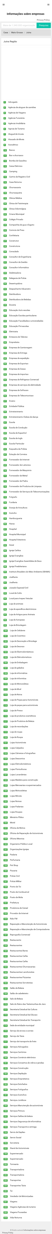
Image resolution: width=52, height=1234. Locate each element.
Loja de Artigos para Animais (22, 614)
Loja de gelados (17, 668)
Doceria (12, 305)
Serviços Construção (19, 1068)
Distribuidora (15, 294)
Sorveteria (14, 1143)
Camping (13, 171)
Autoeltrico (13, 145)
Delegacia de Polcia (17, 278)
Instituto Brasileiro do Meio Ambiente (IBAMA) (29, 572)
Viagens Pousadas (18, 1212)
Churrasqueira (15, 193)
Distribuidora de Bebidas (20, 299)
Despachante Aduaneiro (20, 289)
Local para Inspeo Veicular (21, 598)
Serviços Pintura (17, 1111)
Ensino (12, 401)
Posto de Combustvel (19, 892)
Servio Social (15, 1137)
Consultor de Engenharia (20, 257)
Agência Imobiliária (16, 123)
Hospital (13, 529)
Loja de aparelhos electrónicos (22, 609)
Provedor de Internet (19, 913)
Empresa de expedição (19, 358)
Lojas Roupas (16, 812)
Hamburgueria (15, 518)
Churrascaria (15, 187)
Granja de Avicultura (18, 507)
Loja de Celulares (17, 630)
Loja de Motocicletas (19, 684)
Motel (12, 822)
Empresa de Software (18, 390)
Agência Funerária (16, 118)
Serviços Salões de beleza (21, 1116)
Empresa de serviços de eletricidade (25, 385)
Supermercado (16, 1153)
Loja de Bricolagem (17, 625)
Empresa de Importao (18, 374)
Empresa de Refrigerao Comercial (24, 379)
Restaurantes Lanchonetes (22, 972)
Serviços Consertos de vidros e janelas (27, 1063)
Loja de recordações (19, 726)
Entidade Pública (16, 406)
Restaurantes (16, 945)
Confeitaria (14, 235)
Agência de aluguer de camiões (22, 107)
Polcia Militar (16, 881)
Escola (12, 422)
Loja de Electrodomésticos (22, 652)
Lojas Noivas (16, 801)
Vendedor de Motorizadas (21, 1196)
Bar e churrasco (16, 155)
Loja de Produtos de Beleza (22, 721)
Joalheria (13, 582)
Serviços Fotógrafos (19, 1089)
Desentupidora (15, 283)
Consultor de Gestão (18, 262)
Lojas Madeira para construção (24, 780)
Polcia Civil (14, 876)
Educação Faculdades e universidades (26, 321)
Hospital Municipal (17, 534)
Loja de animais (16, 604)
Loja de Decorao (17, 646)
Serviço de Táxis (17, 1036)
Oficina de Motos (17, 828)
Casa (5, 32)
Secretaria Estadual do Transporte (25, 1020)
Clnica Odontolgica (17, 209)
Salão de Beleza (17, 988)
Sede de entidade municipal (22, 1025)
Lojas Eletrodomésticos (20, 764)
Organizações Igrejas (19, 849)
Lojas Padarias (16, 806)
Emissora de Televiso (18, 337)
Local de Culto (15, 593)
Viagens (13, 1201)
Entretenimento (16, 411)
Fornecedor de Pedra (18, 481)
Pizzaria (13, 870)
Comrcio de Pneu (16, 230)
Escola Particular (16, 443)
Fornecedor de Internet (19, 459)
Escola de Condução (18, 427)
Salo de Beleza (16, 999)
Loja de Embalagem (19, 662)
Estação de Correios (18, 454)
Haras (12, 524)
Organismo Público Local (21, 844)
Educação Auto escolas (19, 310)
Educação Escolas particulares (23, 315)
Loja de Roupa (16, 737)
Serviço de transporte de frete (23, 1041)
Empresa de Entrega (18, 353)
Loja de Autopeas (17, 620)
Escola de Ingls (15, 438)
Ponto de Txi (15, 886)
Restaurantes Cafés (19, 956)
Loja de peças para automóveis (24, 705)
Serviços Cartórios (18, 1052)
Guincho (13, 513)
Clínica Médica (15, 198)
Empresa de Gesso (17, 369)
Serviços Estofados (18, 1084)
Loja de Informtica (18, 678)
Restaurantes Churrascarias (22, 967)
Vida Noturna (16, 1217)
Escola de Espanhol (17, 433)
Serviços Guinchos (18, 1095)
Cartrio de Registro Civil (19, 177)
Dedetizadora (15, 273)
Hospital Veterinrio (17, 540)
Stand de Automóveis (19, 1148)
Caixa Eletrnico (15, 166)
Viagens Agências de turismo (23, 1207)
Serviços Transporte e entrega (23, 1127)
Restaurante (15, 940)
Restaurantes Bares (19, 951)
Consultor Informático (19, 267)
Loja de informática (18, 673)
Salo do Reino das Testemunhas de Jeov (28, 1004)
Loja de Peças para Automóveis (24, 700)
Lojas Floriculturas (18, 769)
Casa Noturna (15, 182)
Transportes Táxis (18, 1185)
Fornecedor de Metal (18, 475)
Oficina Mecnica (17, 838)
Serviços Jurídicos (18, 1100)
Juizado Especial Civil (18, 588)
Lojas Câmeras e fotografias (22, 753)
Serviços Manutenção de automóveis (26, 1105)
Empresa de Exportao (18, 363)
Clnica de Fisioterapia (18, 203)
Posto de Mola (16, 897)
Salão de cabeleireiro (19, 993)
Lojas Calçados (17, 748)
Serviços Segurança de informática (25, 1121)
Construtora (14, 246)
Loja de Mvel (15, 689)
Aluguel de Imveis (16, 134)
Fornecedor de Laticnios (20, 465)
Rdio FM (13, 918)
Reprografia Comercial (20, 935)
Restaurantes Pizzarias (20, 977)
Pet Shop (14, 865)
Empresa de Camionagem (20, 347)
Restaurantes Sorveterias (21, 983)
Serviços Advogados (19, 1047)
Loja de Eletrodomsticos (20, 657)
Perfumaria (15, 860)
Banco (12, 150)
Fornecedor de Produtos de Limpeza (25, 486)
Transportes (15, 1180)
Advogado (12, 102)
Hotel (11, 545)
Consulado (14, 251)
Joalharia (13, 577)
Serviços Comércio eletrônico (23, 1057)
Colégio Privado (16, 219)
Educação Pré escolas (19, 326)
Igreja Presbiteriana (18, 566)
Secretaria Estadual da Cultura (23, 1009)
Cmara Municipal (16, 214)
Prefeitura (14, 902)
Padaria (13, 854)
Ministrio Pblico (17, 817)
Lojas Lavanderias (18, 774)
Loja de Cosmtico (17, 636)
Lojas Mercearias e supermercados (25, 785)
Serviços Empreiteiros (19, 1079)
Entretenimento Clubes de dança (23, 417)
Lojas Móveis (16, 796)
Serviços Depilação (18, 1073)
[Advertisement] (26, 73)
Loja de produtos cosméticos (23, 716)
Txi (11, 1191)
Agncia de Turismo (16, 129)
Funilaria (13, 502)
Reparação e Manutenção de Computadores (30, 929)
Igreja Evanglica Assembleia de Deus (25, 561)
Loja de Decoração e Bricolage (23, 641)
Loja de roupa (16, 732)
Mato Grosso (17, 32)
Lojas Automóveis (18, 742)
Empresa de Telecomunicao (21, 395)
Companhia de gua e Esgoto (21, 225)
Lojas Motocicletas (18, 790)
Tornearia (14, 1164)
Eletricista (13, 331)
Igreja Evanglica (16, 556)
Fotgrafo (13, 497)
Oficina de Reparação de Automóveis (26, 833)
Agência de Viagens (17, 113)
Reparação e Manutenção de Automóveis (28, 924)
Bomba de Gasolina (18, 161)
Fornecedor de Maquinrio (20, 470)
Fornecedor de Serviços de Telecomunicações (29, 491)
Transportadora (17, 1169)
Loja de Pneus (16, 710)
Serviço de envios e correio (21, 1031)
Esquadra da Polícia (18, 449)
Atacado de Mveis (16, 139)
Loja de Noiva (16, 694)
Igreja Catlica (15, 550)
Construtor (14, 241)
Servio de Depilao (17, 1132)
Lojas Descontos (17, 758)
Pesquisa (43, 25)
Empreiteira (14, 342)
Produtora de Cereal (19, 908)
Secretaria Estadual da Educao (23, 1015)
